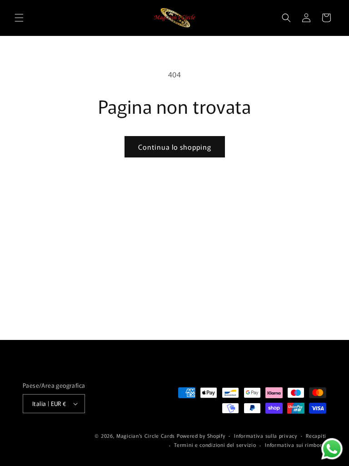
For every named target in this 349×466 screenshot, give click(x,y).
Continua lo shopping (174, 147)
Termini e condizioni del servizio (215, 444)
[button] (19, 18)
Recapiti (316, 435)
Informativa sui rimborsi (295, 444)
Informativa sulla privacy (265, 435)
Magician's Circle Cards (145, 435)
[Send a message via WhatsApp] (331, 448)
